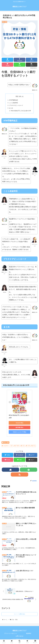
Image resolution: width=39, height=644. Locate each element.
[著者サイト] (10, 470)
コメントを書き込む (19, 614)
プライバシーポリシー (10, 633)
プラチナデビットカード (16, 105)
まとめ (11, 108)
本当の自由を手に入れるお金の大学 (21, 110)
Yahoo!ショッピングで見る (19, 432)
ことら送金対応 (13, 102)
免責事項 (28, 633)
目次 (17, 96)
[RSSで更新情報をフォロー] (19, 474)
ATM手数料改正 (13, 100)
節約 (23, 445)
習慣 (29, 445)
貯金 (34, 445)
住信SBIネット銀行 (8, 445)
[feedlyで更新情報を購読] (28, 470)
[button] (35, 344)
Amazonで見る (19, 422)
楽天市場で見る (19, 427)
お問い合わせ (19, 636)
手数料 (17, 445)
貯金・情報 (6, 442)
